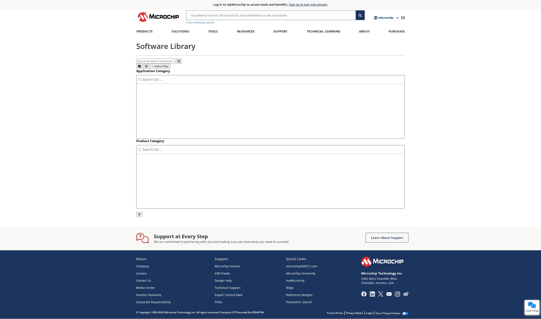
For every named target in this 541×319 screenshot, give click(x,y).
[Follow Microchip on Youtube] (389, 294)
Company (142, 266)
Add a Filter (161, 66)
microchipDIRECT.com (301, 266)
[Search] (360, 15)
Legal (369, 313)
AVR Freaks (222, 273)
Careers (141, 273)
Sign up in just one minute (308, 5)
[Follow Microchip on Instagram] (397, 295)
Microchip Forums (227, 266)
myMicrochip (295, 281)
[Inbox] (403, 17)
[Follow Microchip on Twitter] (380, 295)
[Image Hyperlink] (158, 22)
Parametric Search (299, 302)
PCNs (218, 302)
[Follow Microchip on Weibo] (405, 295)
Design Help (223, 281)
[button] (387, 237)
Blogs (290, 288)
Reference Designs (299, 295)
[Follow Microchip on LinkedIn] (372, 295)
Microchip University (300, 273)
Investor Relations (148, 295)
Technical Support (227, 288)
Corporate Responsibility (153, 302)
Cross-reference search (200, 22)
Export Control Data (228, 295)
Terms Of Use (335, 313)
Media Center (145, 288)
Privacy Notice (354, 313)
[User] (386, 18)
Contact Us (143, 281)
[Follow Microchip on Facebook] (363, 295)
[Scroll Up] (139, 214)
